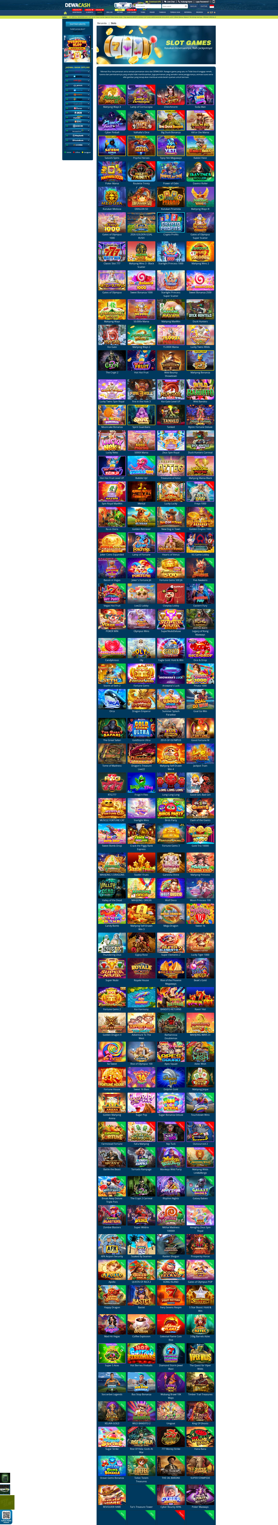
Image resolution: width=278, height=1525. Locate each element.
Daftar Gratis (77, 24)
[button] (212, 6)
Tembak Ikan (175, 12)
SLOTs (99, 11)
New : (65, 17)
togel (143, 12)
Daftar (204, 6)
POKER (152, 12)
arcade (120, 11)
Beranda (102, 23)
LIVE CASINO (131, 11)
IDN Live (109, 12)
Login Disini (77, 31)
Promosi (199, 12)
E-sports (89, 11)
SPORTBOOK (77, 11)
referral (188, 12)
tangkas (162, 12)
